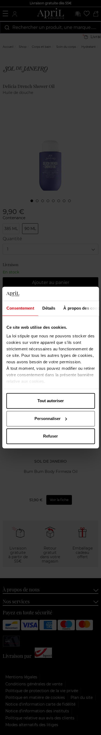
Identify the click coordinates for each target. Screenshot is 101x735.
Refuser (50, 436)
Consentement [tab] (20, 308)
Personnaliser (47, 418)
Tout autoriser (50, 400)
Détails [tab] (48, 308)
